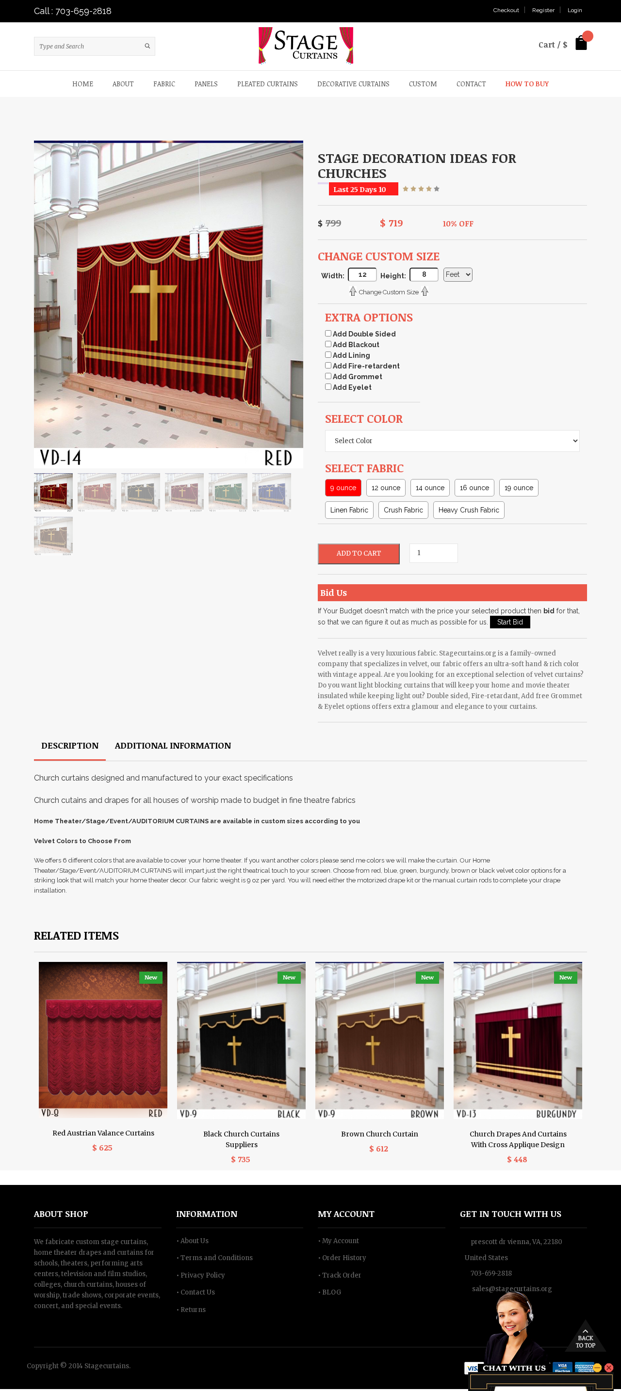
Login (575, 10)
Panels (206, 83)
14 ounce (430, 490)
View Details (103, 1017)
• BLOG (329, 1294)
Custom (423, 83)
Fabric (164, 83)
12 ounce (386, 490)
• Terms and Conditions (214, 1260)
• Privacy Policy (200, 1277)
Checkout (506, 10)
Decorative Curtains (353, 83)
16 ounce (474, 490)
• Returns (191, 1311)
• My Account (338, 1242)
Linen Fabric (349, 512)
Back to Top (585, 1337)
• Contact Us (195, 1294)
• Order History (342, 1260)
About (123, 83)
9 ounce (343, 490)
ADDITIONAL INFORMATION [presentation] (173, 747)
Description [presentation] (69, 747)
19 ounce (519, 490)
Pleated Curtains (267, 83)
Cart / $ (553, 44)
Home (82, 83)
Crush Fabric (403, 512)
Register (543, 10)
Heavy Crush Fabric (469, 512)
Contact (471, 83)
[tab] (70, 748)
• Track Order (339, 1277)
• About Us (192, 1242)
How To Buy (527, 83)
